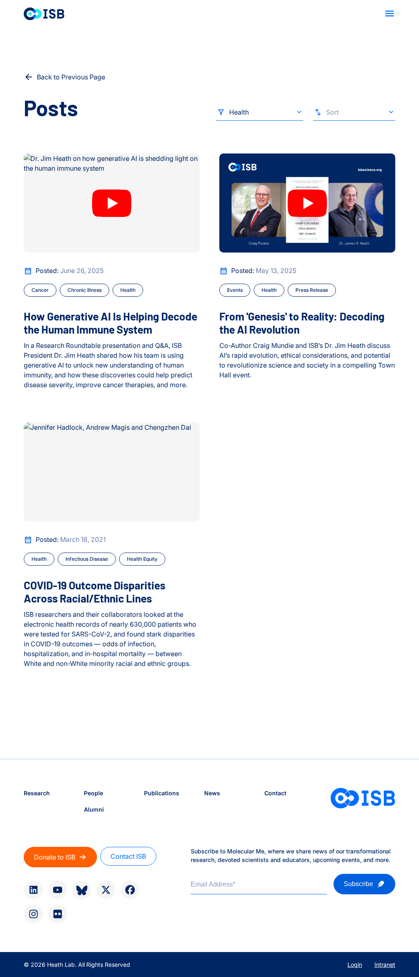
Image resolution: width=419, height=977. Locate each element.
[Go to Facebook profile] (130, 889)
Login (354, 964)
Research (37, 793)
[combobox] (259, 114)
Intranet (384, 964)
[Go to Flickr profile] (57, 914)
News (212, 793)
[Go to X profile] (105, 889)
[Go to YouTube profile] (57, 889)
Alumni (94, 809)
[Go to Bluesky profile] (81, 890)
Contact (275, 793)
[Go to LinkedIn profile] (33, 889)
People (93, 793)
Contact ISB (128, 856)
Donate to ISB (54, 857)
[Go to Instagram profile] (33, 914)
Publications (161, 793)
